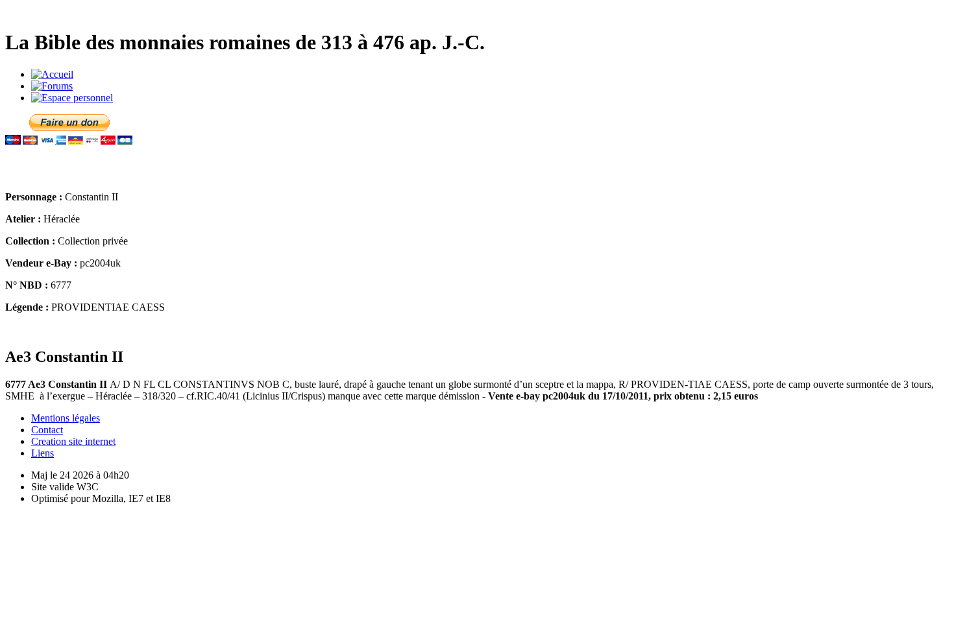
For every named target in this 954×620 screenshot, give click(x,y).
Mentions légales (65, 417)
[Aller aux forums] (52, 85)
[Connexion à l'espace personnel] (72, 97)
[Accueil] (52, 74)
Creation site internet (73, 441)
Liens (42, 453)
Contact (47, 429)
